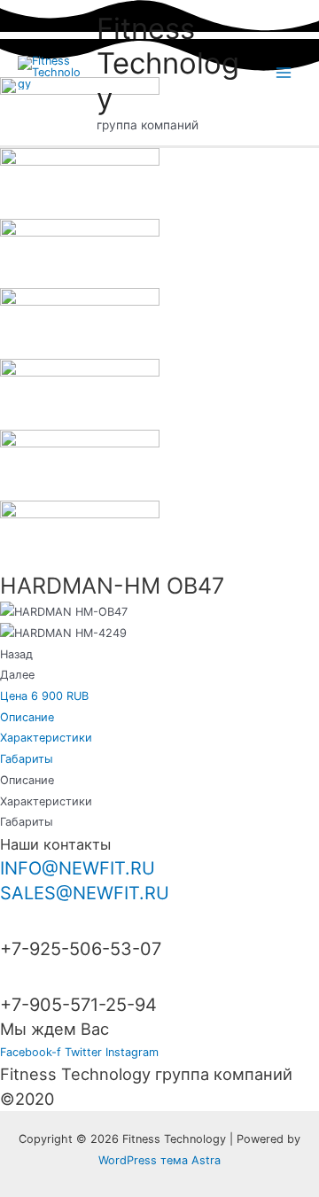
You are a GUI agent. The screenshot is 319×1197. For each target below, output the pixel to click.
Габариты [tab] (26, 821)
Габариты (26, 759)
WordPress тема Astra (159, 1160)
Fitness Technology (168, 63)
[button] (44, 696)
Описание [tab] (27, 780)
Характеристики (46, 737)
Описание (27, 717)
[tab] (159, 717)
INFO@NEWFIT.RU (77, 868)
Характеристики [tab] (46, 801)
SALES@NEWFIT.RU (84, 893)
